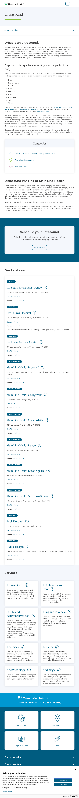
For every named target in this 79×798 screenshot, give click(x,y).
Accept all (63, 780)
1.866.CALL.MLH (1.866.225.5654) (44, 702)
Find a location (13, 764)
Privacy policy (7, 791)
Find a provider (13, 757)
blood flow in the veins (27, 109)
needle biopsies (42, 111)
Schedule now (39, 247)
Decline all (63, 784)
